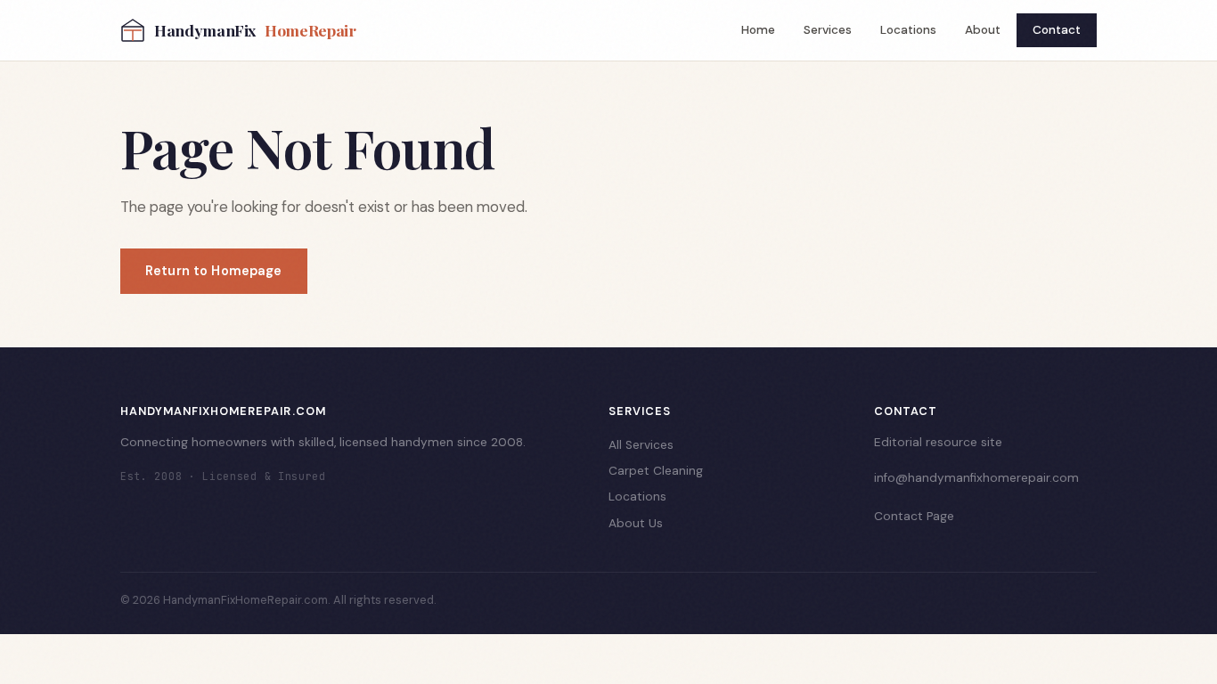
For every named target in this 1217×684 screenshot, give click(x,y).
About (983, 29)
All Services (641, 444)
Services (828, 29)
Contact (1057, 29)
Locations (908, 29)
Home (758, 29)
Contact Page (914, 516)
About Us (635, 523)
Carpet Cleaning (655, 470)
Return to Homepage (213, 271)
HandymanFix (255, 30)
